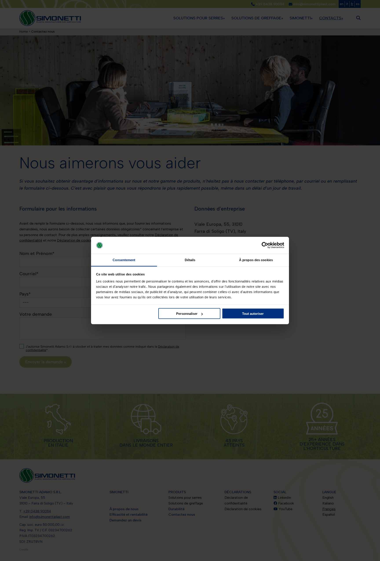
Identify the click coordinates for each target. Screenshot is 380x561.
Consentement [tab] (124, 260)
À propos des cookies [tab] (256, 260)
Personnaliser (186, 313)
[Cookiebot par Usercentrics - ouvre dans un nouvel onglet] (265, 245)
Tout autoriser (253, 313)
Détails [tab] (190, 260)
